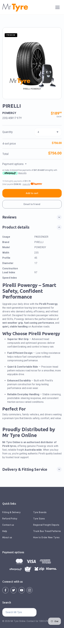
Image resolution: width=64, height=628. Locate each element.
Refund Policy (9, 518)
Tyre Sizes (39, 518)
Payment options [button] (13, 164)
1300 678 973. (46, 621)
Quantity (7, 132)
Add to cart (32, 193)
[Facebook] (5, 590)
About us (7, 537)
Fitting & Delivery (11, 512)
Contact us (8, 525)
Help (4, 531)
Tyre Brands (39, 512)
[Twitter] (13, 590)
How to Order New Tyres (46, 537)
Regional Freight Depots (46, 525)
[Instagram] (29, 590)
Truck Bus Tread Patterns (47, 531)
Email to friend (32, 204)
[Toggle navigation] (57, 7)
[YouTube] (21, 590)
